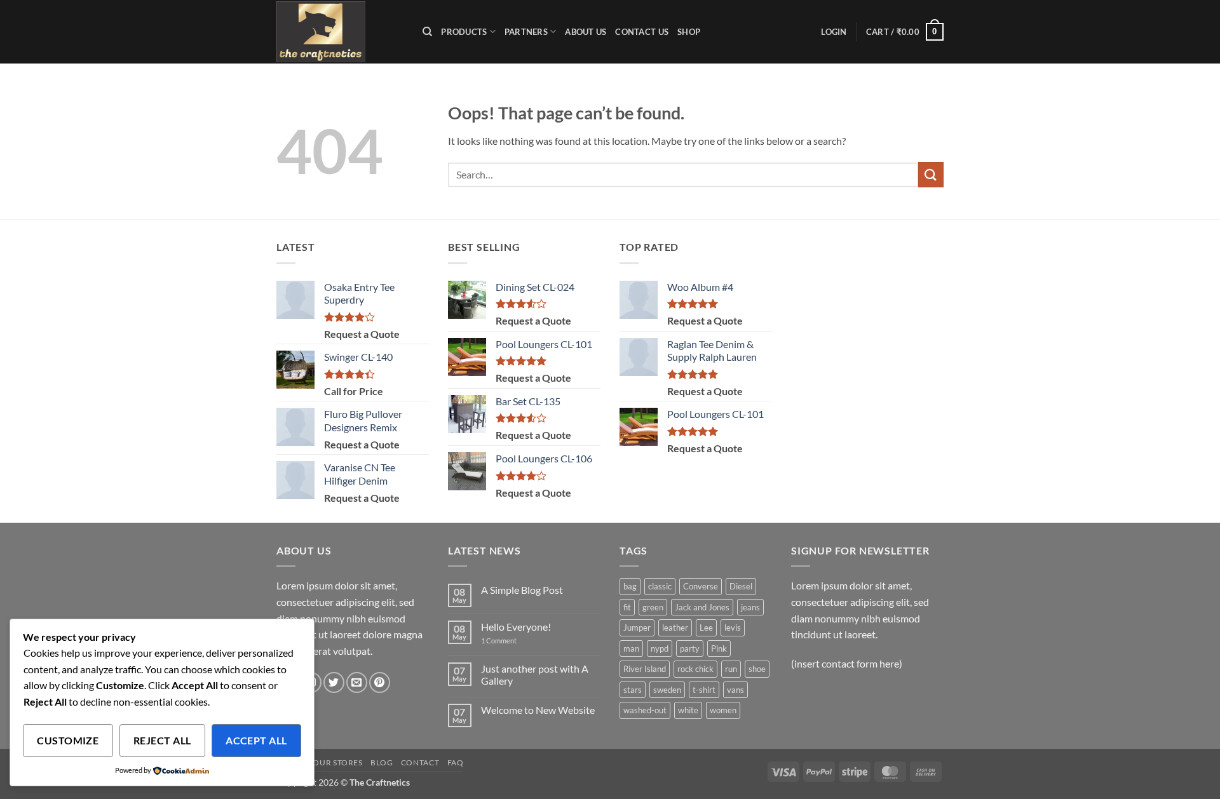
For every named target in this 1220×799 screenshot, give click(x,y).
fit (627, 607)
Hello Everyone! (516, 627)
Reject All (162, 740)
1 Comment (514, 640)
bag (630, 586)
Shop (688, 32)
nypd (659, 648)
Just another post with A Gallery (534, 674)
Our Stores (337, 762)
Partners (526, 32)
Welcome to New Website (538, 710)
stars (632, 690)
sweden (667, 690)
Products (464, 32)
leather (675, 627)
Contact (420, 762)
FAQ (455, 762)
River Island (644, 669)
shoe (757, 669)
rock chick (695, 669)
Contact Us (641, 32)
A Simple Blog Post (522, 590)
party (690, 648)
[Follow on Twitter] (333, 682)
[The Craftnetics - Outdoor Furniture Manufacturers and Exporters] (339, 32)
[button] (833, 31)
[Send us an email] (356, 682)
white (688, 710)
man (631, 648)
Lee (706, 627)
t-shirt (704, 690)
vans (735, 690)
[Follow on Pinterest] (379, 682)
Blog (381, 762)
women (723, 710)
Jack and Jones (702, 607)
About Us (585, 32)
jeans (750, 607)
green (652, 607)
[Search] (427, 32)
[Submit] (931, 174)
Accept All (256, 740)
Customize (67, 740)
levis (732, 627)
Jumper (637, 627)
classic (660, 586)
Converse (700, 586)
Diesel (740, 586)
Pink (719, 648)
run (731, 669)
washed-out (645, 710)
